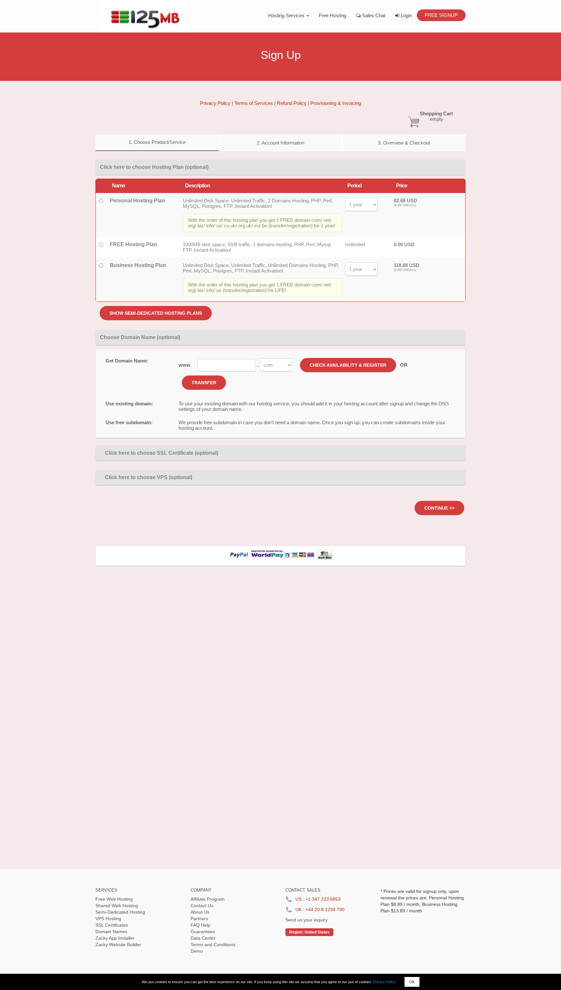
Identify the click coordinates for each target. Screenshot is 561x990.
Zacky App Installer (114, 938)
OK (412, 982)
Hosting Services (287, 15)
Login (405, 15)
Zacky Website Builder (118, 944)
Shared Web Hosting (116, 905)
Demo (197, 951)
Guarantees (203, 931)
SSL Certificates (111, 925)
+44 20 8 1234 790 (324, 909)
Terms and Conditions (213, 944)
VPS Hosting (108, 918)
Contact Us (202, 905)
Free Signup (441, 15)
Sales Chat (373, 15)
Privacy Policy (384, 982)
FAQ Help (200, 925)
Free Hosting (332, 15)
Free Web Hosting (114, 899)
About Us (200, 912)
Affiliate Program (208, 899)
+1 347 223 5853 (323, 899)
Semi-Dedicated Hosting (120, 912)
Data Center (203, 938)
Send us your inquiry (306, 919)
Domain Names (111, 931)
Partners (199, 918)
